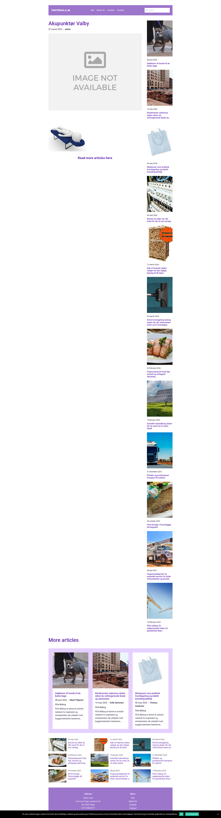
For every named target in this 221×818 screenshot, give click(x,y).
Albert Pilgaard (76, 700)
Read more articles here (95, 158)
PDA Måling (60, 704)
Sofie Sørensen (117, 702)
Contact (120, 10)
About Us (101, 10)
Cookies (110, 10)
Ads (92, 10)
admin (68, 29)
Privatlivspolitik (192, 814)
